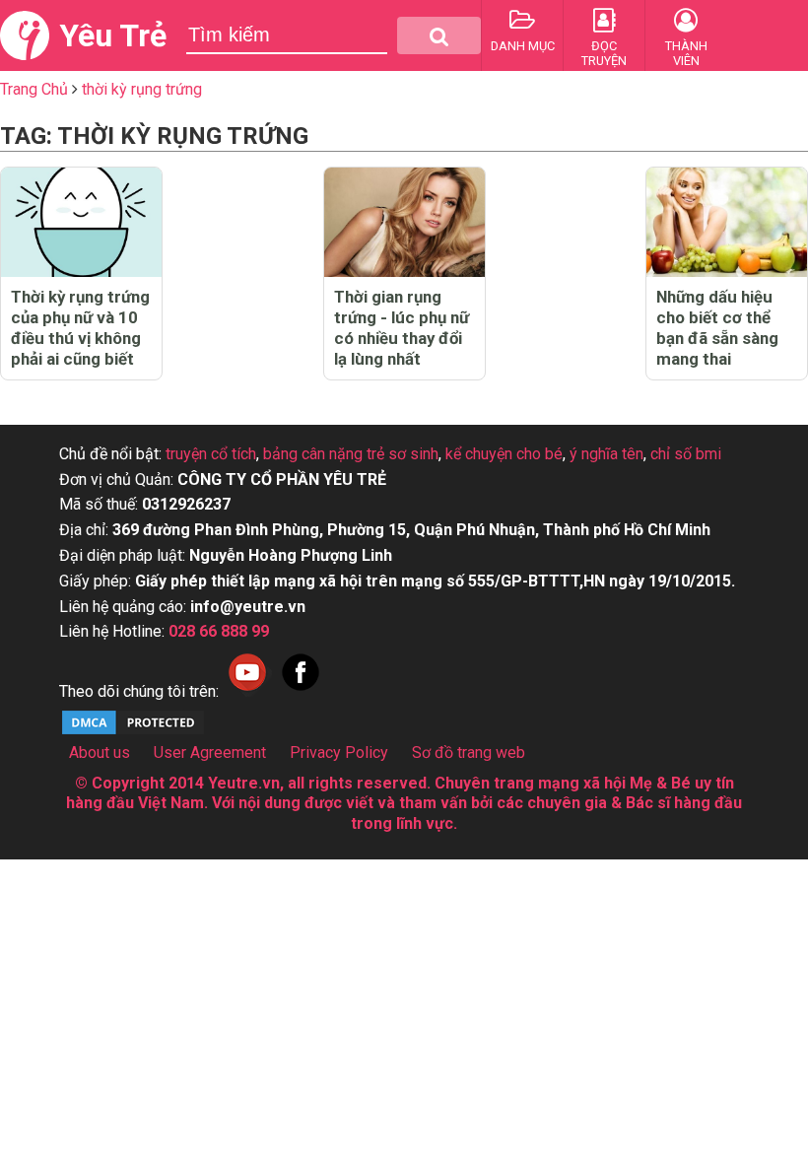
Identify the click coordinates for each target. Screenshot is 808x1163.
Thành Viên (686, 53)
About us (99, 752)
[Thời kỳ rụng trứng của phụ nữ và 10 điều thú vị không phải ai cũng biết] (81, 222)
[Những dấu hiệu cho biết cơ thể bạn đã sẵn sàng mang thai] (726, 222)
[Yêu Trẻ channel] (247, 691)
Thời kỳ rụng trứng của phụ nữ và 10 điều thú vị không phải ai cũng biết (80, 328)
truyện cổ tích (211, 454)
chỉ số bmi (685, 454)
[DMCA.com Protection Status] (133, 731)
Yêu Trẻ (113, 35)
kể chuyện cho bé (504, 454)
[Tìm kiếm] (439, 35)
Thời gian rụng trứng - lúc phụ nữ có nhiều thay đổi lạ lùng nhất (401, 328)
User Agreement (210, 752)
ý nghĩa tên (606, 454)
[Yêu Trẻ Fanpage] (300, 691)
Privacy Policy (339, 752)
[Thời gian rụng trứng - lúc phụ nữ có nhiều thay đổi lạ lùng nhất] (404, 222)
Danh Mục (523, 45)
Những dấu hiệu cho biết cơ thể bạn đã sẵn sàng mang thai (717, 328)
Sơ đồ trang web (468, 752)
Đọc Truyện (604, 53)
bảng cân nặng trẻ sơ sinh (350, 454)
